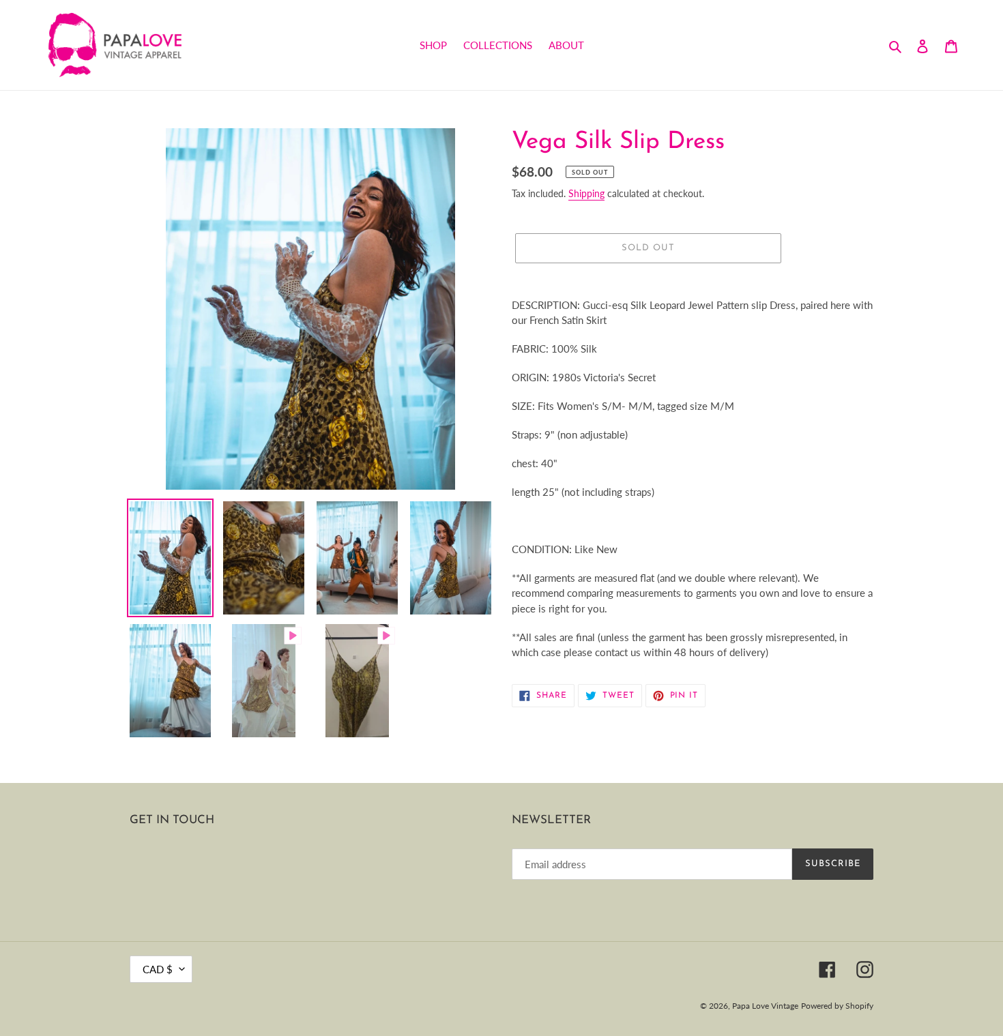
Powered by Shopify (837, 1006)
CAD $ (158, 969)
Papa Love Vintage (765, 1006)
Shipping (586, 193)
